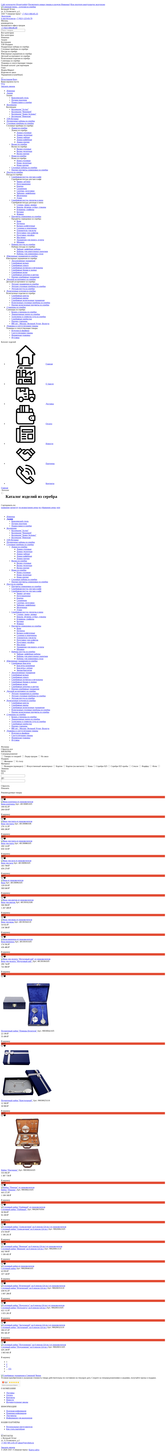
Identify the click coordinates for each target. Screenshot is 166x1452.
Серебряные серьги (20, 265)
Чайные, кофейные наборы (28, 249)
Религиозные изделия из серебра (21, 291)
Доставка (10, 1393)
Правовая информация (16, 1413)
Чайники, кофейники (26, 193)
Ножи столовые (24, 160)
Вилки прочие (23, 154)
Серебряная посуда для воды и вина (27, 200)
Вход (15, 79)
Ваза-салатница (8, 804)
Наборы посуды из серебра (23, 244)
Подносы (21, 223)
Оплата (9, 1395)
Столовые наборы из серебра (24, 167)
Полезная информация (16, 1411)
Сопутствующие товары (22, 333)
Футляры (15, 337)
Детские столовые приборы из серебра (28, 286)
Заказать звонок (8, 86)
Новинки (11, 91)
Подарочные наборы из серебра (21, 121)
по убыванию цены (47, 507)
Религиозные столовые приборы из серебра (30, 303)
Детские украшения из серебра (25, 284)
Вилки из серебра (19, 144)
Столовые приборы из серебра (20, 123)
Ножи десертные (24, 163)
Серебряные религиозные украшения (27, 300)
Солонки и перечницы (27, 228)
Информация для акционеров (19, 1418)
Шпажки (20, 242)
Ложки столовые (24, 133)
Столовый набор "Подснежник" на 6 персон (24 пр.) (24, 1347)
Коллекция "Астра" (20, 109)
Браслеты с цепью (25, 668)
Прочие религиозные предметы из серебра (30, 305)
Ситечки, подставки (25, 191)
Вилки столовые (24, 149)
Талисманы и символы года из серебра (28, 316)
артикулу (14, 507)
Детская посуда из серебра (23, 289)
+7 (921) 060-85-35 (30, 14)
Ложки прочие (23, 142)
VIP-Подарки (13, 119)
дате (58, 507)
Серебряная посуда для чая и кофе (26, 177)
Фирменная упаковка (20, 335)
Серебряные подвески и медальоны (27, 268)
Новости (10, 1400)
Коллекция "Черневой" (21, 112)
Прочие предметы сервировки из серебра (29, 170)
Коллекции (12, 105)
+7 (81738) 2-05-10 (9, 1443)
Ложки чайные (23, 137)
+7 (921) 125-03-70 (24, 18)
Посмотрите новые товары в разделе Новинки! (49, 4)
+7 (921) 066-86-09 (9, 28)
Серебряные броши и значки (24, 270)
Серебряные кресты (20, 296)
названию (5, 507)
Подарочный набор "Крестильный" (17, 1100)
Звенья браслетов (24, 670)
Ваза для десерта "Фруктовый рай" (17, 961)
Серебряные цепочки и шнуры (25, 275)
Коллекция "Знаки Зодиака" (23, 114)
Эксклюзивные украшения (23, 261)
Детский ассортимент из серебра (21, 279)
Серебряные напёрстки (21, 319)
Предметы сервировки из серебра (26, 216)
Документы (11, 1415)
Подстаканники (24, 184)
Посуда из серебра (15, 172)
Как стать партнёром (15, 1429)
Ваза (3, 883)
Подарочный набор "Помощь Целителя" (19, 1031)
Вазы (19, 221)
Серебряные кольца (20, 263)
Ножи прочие (23, 165)
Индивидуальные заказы (17, 1402)
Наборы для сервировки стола (30, 254)
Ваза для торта (7, 824)
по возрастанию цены (28, 507)
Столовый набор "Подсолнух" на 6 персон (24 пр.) (24, 1308)
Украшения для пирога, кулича (30, 240)
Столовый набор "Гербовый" (14, 1209)
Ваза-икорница (8, 942)
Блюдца (20, 186)
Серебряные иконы (19, 298)
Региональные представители (19, 1427)
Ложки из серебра (19, 128)
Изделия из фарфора (20, 330)
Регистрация (6, 79)
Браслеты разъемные (26, 665)
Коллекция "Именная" (21, 116)
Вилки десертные (24, 151)
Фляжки (20, 214)
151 (9, 1369)
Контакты (10, 1397)
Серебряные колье (19, 272)
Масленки (21, 237)
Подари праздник (19, 100)
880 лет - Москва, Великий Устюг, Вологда (30, 323)
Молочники (22, 195)
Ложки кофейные (24, 140)
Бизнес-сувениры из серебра (24, 312)
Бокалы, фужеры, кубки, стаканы (31, 207)
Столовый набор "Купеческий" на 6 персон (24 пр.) (24, 1288)
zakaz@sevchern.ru (26, 1443)
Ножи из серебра (18, 156)
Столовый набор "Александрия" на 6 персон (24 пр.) (24, 1229)
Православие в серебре (21, 102)
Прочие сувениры (19, 321)
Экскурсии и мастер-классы (8, 17)
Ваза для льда (7, 863)
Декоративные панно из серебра (25, 314)
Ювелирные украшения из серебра (22, 256)
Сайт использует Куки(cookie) (14, 4)
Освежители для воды (26, 230)
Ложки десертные (24, 135)
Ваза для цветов (8, 902)
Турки (19, 198)
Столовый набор (8, 1268)
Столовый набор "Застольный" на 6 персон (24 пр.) (24, 1327)
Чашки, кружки (23, 181)
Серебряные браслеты (21, 663)
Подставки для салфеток (27, 233)
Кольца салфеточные (26, 226)
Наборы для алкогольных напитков (32, 251)
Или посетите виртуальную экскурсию (87, 4)
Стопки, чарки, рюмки (27, 205)
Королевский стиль (20, 98)
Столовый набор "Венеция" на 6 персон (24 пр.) (22, 1249)
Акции (10, 93)
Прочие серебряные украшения (25, 277)
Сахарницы (22, 188)
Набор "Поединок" (9, 1170)
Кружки (20, 212)
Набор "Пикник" (9, 1190)
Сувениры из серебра (16, 307)
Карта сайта (34, 1450)
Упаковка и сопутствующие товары (22, 326)
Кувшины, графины (25, 209)
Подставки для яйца (25, 235)
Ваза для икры (7, 922)
